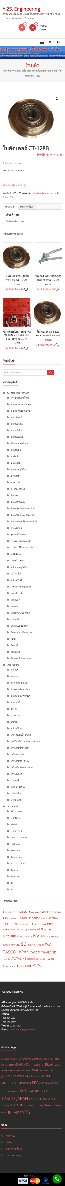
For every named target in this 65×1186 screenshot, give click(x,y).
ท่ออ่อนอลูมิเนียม (19, 469)
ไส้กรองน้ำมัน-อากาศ (21, 658)
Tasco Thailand (18, 863)
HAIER (6, 924)
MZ (22, 936)
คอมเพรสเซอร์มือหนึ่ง (21, 410)
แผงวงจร (15, 606)
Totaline (15, 869)
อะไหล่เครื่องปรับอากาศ (18, 392)
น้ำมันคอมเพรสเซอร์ (20, 695)
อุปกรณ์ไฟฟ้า (17, 580)
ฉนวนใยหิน (16, 430)
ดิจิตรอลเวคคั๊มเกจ (19, 443)
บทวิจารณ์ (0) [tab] (26, 206)
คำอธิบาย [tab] (9, 206)
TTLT (14, 966)
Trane (7, 966)
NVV (11, 197)
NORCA (28, 936)
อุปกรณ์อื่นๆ (16, 728)
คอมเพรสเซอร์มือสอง (21, 404)
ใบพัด (13, 638)
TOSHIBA (7, 958)
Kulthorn (15, 843)
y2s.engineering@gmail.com (21, 1029)
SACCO (6, 945)
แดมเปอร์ (15, 599)
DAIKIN (22, 918)
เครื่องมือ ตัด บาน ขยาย (46, 70)
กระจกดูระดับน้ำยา (20, 397)
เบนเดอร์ (15, 780)
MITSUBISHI (11, 936)
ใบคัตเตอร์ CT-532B (48, 331)
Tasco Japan (17, 856)
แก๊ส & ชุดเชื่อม (18, 786)
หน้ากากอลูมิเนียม (19, 567)
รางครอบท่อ (16, 528)
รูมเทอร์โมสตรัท (18, 534)
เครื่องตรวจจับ (17, 754)
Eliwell (14, 824)
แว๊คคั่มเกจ (16, 799)
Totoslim (15, 876)
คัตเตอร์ (14, 669)
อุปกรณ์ (14, 721)
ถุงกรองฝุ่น (16, 449)
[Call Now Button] (57, 1178)
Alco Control (17, 811)
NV (36, 936)
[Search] (50, 372)
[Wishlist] (22, 27)
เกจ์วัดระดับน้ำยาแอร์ (21, 734)
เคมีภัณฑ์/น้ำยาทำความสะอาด (25, 741)
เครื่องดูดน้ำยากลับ (19, 747)
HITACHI (15, 924)
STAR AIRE (35, 945)
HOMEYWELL (26, 924)
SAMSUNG (14, 944)
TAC (48, 944)
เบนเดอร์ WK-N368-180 (48, 276)
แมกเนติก (15, 619)
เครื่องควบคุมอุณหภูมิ (21, 586)
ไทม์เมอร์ (15, 651)
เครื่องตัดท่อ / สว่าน (20, 760)
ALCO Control (13, 912)
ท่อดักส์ (14, 456)
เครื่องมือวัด (16, 773)
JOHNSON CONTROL (14, 929)
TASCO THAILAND (43, 952)
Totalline (31, 958)
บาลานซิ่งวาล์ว (18, 488)
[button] (57, 99)
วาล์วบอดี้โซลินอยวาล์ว (22, 547)
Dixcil (42, 918)
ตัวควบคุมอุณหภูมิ (19, 682)
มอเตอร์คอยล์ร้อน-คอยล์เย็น (24, 521)
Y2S (13, 889)
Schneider (16, 850)
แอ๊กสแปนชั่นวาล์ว (19, 625)
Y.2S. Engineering (21, 9)
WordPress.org (13, 1155)
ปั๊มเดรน (14, 495)
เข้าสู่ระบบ (10, 1135)
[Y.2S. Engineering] (32, 52)
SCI (24, 944)
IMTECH (50, 924)
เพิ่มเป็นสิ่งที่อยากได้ (12, 185)
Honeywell (16, 830)
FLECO (58, 918)
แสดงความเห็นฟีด (14, 1148)
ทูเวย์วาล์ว (15, 475)
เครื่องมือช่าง (28, 70)
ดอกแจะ (15, 676)
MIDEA (48, 929)
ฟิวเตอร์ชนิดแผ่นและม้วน (23, 508)
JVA (28, 929)
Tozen (14, 882)
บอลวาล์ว (15, 482)
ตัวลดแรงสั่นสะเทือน (20, 689)
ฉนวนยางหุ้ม (17, 423)
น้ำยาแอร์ (15, 702)
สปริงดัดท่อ (16, 554)
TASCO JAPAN (16, 952)
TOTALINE (19, 958)
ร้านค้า (16, 70)
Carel (36, 912)
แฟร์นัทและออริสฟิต (20, 612)
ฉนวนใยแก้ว (17, 436)
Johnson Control (19, 837)
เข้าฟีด (9, 1142)
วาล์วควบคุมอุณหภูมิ (21, 541)
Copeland (12, 918)
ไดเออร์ (14, 645)
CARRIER (45, 912)
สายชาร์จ (15, 715)
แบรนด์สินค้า (13, 806)
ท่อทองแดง (16, 462)
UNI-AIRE (24, 965)
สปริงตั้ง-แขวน (17, 560)
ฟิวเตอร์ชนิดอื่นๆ (18, 501)
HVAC (36, 923)
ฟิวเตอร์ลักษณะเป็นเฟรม (22, 514)
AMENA (28, 912)
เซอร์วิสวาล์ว (17, 593)
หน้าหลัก (8, 70)
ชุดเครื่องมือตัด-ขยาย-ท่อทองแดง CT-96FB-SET (17, 333)
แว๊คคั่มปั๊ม (16, 793)
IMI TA (43, 924)
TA (43, 945)
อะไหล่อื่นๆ (16, 573)
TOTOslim (41, 958)
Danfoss (15, 817)
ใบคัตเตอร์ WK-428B (17, 276)
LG (41, 929)
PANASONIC (52, 936)
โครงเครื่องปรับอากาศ (21, 632)
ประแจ (14, 708)
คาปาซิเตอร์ (16, 417)
